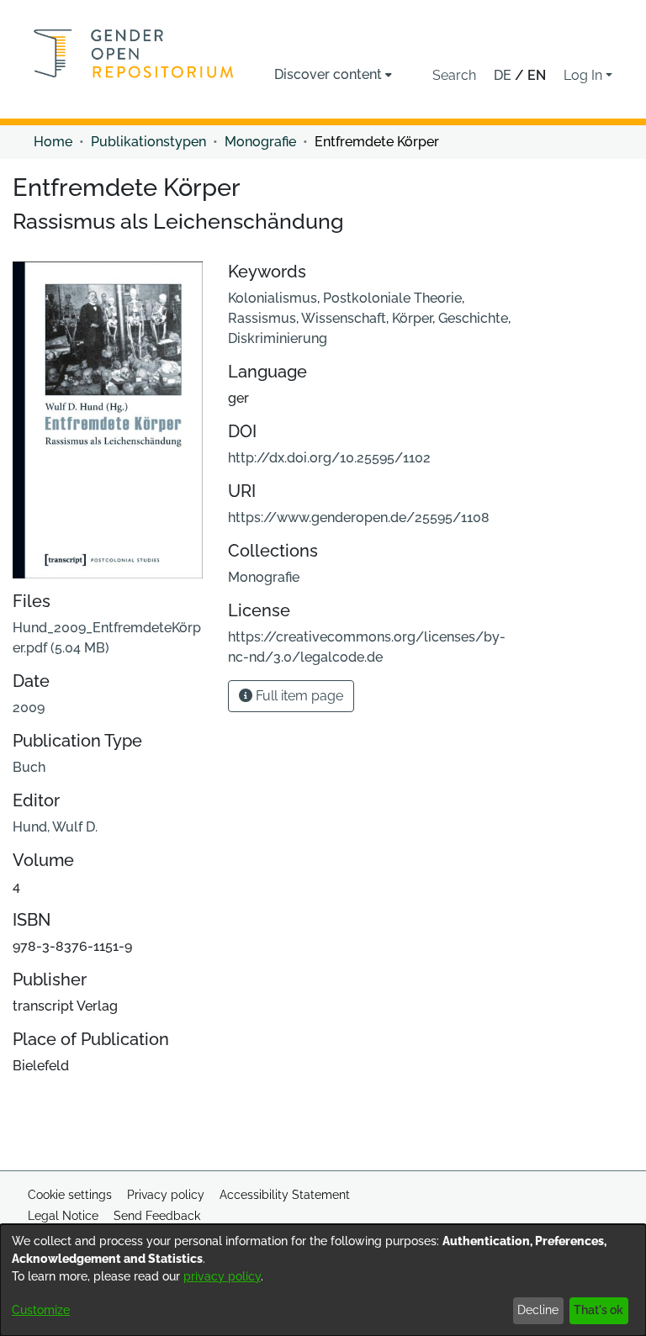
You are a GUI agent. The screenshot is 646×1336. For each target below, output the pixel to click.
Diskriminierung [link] (277, 338)
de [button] (504, 75)
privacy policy (222, 1276)
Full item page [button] (297, 696)
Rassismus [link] (262, 318)
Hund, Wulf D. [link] (55, 827)
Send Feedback (157, 1215)
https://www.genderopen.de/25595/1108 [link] (359, 517)
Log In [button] (585, 75)
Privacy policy (165, 1194)
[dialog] (323, 1280)
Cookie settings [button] (70, 1194)
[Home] (134, 53)
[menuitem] (333, 75)
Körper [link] (412, 318)
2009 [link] (29, 708)
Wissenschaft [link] (343, 318)
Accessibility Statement (285, 1194)
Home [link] (53, 142)
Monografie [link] (260, 142)
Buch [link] (29, 767)
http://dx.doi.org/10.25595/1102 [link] (329, 458)
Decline (538, 1310)
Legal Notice (63, 1215)
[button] (454, 76)
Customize (41, 1310)
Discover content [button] (328, 74)
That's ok (598, 1310)
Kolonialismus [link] (272, 298)
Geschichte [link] (473, 318)
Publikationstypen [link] (148, 142)
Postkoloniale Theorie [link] (392, 298)
